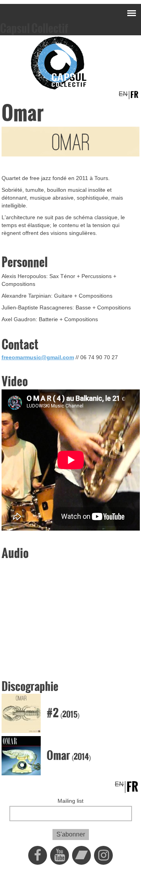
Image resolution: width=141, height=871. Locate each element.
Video (15, 381)
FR (134, 95)
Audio (15, 553)
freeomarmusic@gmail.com (38, 357)
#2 (53, 713)
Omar (58, 755)
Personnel (25, 262)
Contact (20, 345)
